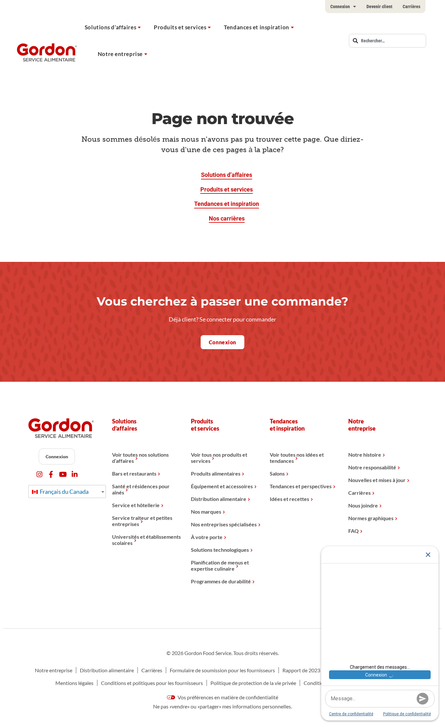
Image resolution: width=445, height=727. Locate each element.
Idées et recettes (289, 499)
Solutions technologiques (220, 550)
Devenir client (379, 6)
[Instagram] (39, 474)
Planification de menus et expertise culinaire (220, 565)
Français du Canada (64, 491)
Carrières (411, 6)
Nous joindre (363, 505)
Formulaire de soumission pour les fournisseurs (222, 670)
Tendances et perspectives (301, 486)
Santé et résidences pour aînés (141, 489)
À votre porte (207, 537)
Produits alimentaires (215, 473)
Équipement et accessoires (222, 486)
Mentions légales (74, 683)
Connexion (340, 6)
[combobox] (387, 41)
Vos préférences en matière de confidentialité (227, 697)
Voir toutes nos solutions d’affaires (140, 457)
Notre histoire (364, 454)
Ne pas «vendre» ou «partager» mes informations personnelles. (222, 706)
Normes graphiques (371, 518)
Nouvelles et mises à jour (377, 480)
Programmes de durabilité (221, 581)
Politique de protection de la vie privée (253, 683)
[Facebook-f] (51, 474)
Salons (277, 473)
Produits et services (180, 27)
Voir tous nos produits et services (219, 457)
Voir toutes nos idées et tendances (297, 457)
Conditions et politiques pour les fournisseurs (152, 683)
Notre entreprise (120, 53)
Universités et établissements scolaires (146, 540)
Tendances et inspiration (256, 27)
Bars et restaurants (134, 473)
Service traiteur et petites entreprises (142, 521)
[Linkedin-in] (74, 474)
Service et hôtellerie (136, 505)
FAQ (353, 531)
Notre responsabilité (372, 467)
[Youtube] (62, 474)
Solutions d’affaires (110, 27)
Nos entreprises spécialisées (224, 524)
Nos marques (206, 511)
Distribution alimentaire (218, 499)
